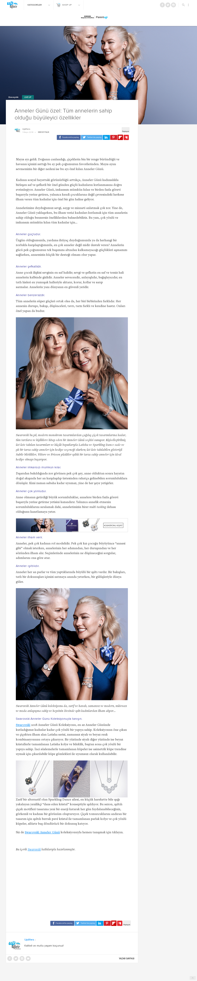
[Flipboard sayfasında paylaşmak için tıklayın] (120, 137)
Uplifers (26, 129)
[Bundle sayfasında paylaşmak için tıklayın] (126, 137)
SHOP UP (67, 5)
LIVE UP (27, 97)
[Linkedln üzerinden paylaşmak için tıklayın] (106, 137)
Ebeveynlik (13, 97)
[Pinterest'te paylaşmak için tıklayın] (113, 137)
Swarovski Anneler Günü (42, 832)
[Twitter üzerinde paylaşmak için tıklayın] (92, 137)
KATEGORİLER (35, 5)
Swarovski (23, 725)
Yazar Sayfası (126, 958)
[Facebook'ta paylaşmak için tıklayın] (69, 137)
